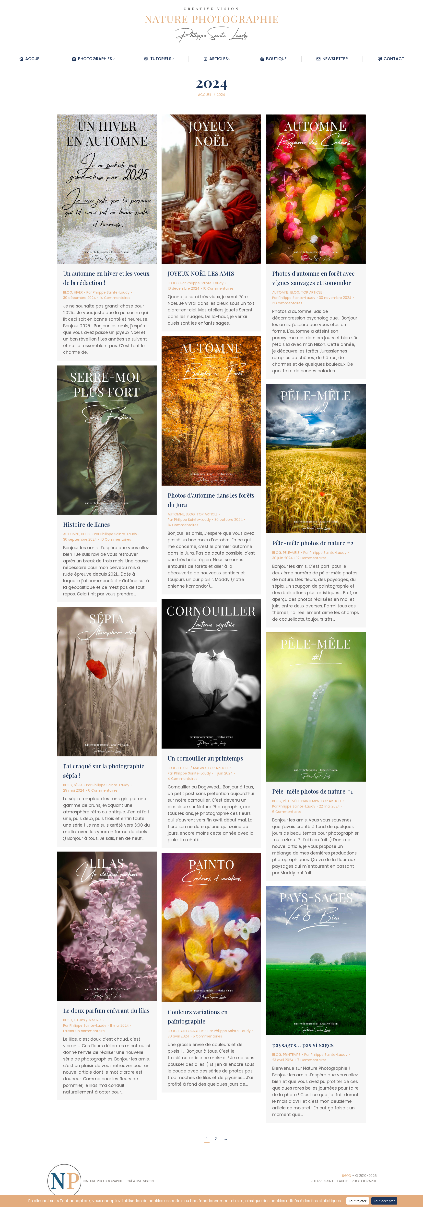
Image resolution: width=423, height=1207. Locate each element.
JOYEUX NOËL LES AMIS (201, 273)
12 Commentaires (287, 303)
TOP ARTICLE (311, 292)
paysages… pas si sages (303, 1045)
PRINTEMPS (310, 800)
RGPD (346, 1175)
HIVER (78, 292)
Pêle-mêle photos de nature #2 (312, 543)
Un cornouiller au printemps (205, 758)
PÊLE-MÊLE (291, 552)
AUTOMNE (280, 292)
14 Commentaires (115, 297)
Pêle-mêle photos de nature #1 (312, 791)
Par (107, 292)
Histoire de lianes (86, 524)
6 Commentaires (103, 790)
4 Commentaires (182, 778)
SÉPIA (78, 785)
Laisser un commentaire (84, 1030)
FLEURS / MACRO (192, 767)
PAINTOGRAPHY (191, 1030)
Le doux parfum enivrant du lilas (106, 1010)
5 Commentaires (207, 1036)
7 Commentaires (312, 1060)
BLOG (67, 292)
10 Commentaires (218, 288)
